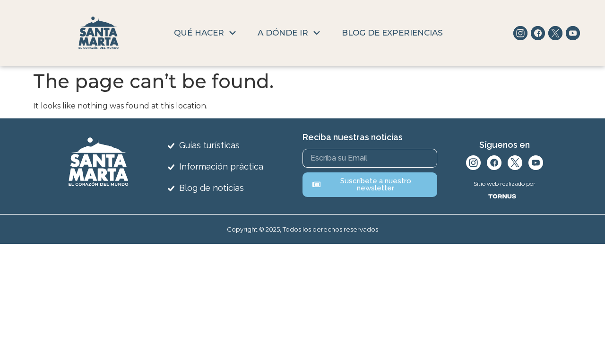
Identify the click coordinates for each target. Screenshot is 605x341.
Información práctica (221, 166)
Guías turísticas (209, 145)
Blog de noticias (211, 188)
